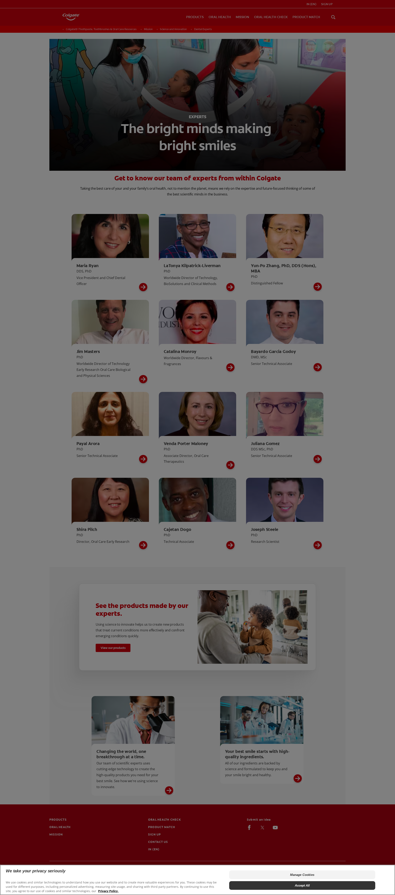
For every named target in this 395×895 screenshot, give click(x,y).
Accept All (302, 885)
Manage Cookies (302, 874)
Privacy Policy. (108, 891)
